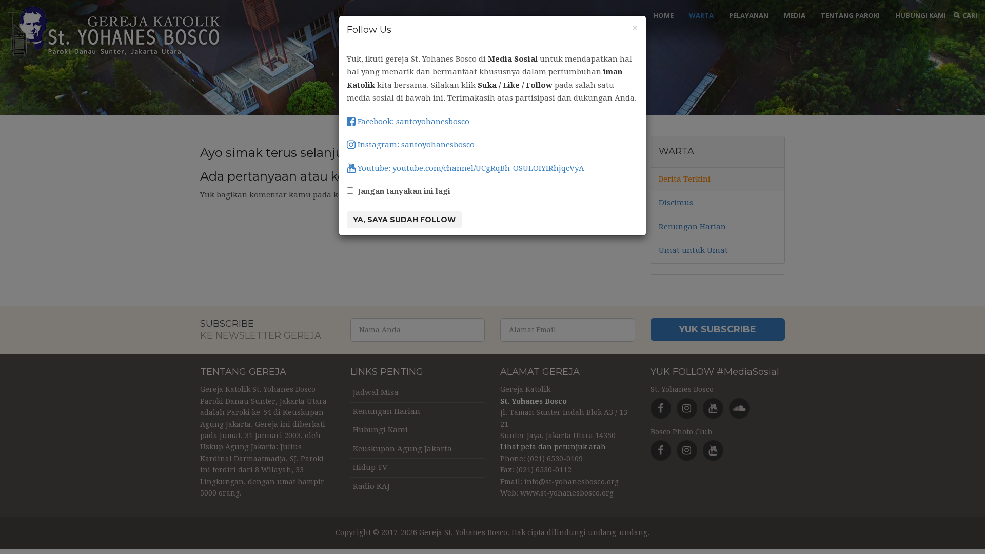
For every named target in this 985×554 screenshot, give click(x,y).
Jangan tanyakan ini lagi (404, 191)
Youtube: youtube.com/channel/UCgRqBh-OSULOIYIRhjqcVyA (470, 168)
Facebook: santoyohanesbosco (412, 121)
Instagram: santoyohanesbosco (415, 144)
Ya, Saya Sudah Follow (404, 219)
